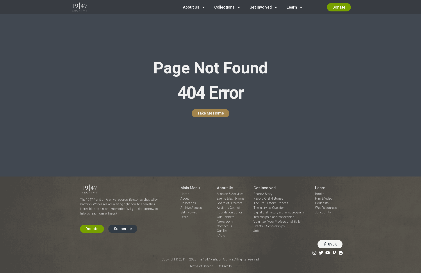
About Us (191, 7)
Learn (292, 7)
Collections (224, 7)
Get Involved (261, 7)
